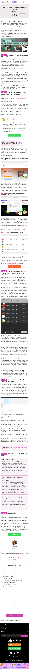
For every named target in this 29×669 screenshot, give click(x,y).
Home (2, 620)
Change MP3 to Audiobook (9, 582)
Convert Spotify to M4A (8, 586)
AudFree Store (15, 644)
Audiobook (7, 620)
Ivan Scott (15, 11)
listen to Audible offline (10, 263)
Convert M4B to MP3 (7, 588)
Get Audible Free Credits (8, 578)
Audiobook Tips (22, 13)
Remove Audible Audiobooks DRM (10, 574)
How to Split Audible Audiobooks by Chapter (16, 229)
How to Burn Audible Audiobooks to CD (16, 507)
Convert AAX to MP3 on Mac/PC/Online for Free (13, 572)
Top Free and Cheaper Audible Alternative (12, 580)
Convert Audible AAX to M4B (9, 584)
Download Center (16, 648)
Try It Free (15, 135)
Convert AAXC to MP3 (8, 576)
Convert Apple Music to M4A (9, 569)
